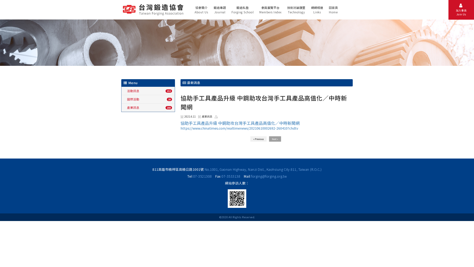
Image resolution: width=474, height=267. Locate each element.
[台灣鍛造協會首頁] (153, 9)
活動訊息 (133, 91)
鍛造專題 (220, 9)
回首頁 (333, 9)
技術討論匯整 (296, 9)
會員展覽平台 (270, 9)
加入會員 (461, 12)
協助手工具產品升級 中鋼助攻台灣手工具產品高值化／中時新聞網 (240, 123)
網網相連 (317, 9)
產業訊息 (133, 107)
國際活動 (133, 99)
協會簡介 (201, 9)
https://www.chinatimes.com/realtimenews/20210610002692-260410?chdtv (239, 128)
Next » (275, 139)
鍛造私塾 (242, 9)
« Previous (258, 139)
